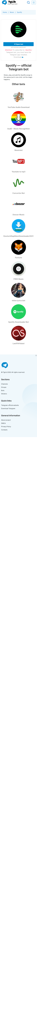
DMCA (3, 423)
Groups (3, 387)
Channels (4, 384)
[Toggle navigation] (34, 2)
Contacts (4, 430)
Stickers (4, 394)
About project (6, 420)
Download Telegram (8, 408)
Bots (2, 390)
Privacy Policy (6, 426)
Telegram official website (10, 405)
